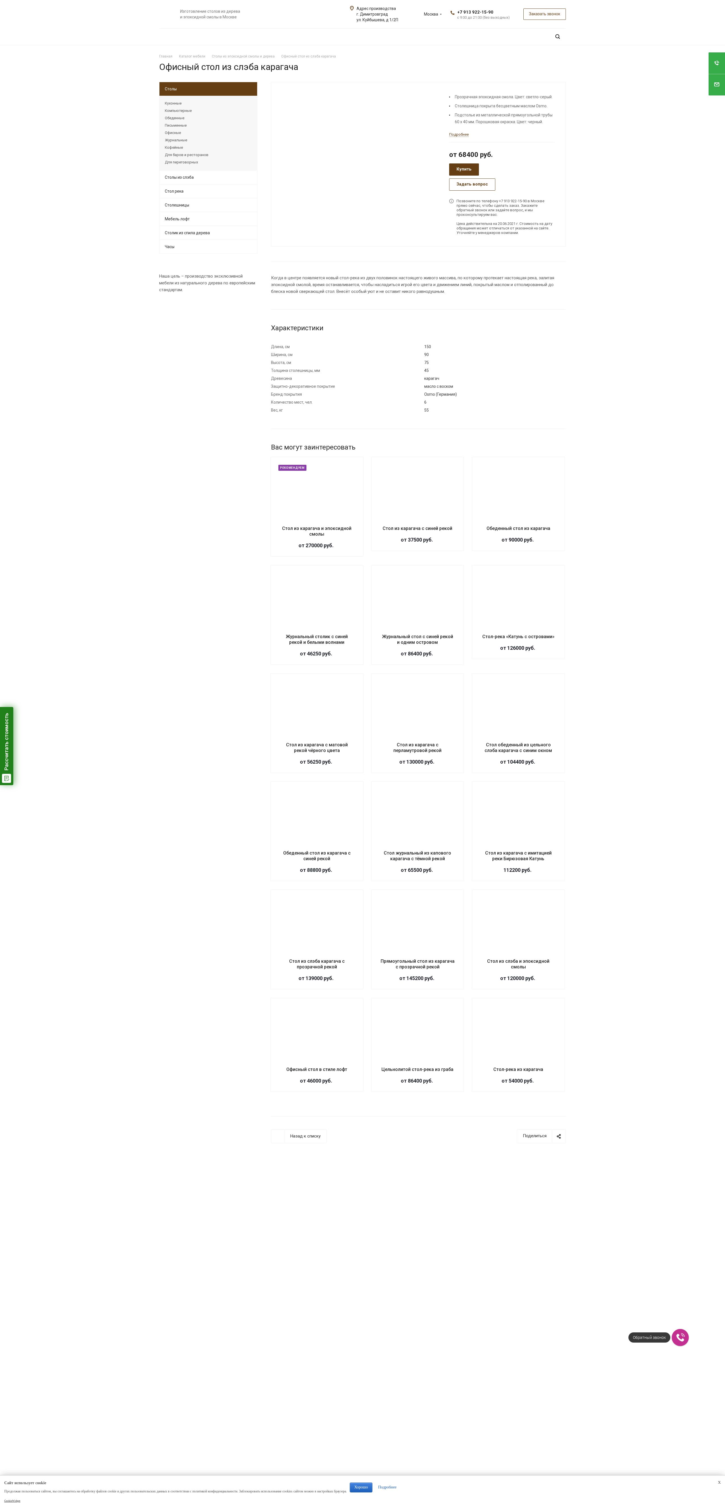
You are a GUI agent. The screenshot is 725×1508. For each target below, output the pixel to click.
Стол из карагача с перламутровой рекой (417, 747)
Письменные (176, 125)
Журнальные (176, 140)
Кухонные (173, 103)
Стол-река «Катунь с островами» (518, 636)
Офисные (173, 133)
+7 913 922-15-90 (475, 12)
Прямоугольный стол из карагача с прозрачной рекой (418, 964)
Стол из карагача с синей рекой (417, 528)
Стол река (174, 191)
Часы (169, 246)
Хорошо (361, 1487)
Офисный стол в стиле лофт (316, 1069)
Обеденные (174, 118)
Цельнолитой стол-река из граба (417, 1069)
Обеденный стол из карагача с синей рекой (317, 855)
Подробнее (387, 1487)
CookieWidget (12, 1501)
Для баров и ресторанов (186, 155)
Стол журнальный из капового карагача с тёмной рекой (417, 855)
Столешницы (177, 205)
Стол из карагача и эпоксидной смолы (316, 531)
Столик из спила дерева (187, 233)
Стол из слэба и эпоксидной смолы (518, 964)
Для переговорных (181, 162)
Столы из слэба (179, 177)
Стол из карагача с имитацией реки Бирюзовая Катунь (518, 855)
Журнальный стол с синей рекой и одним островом (417, 639)
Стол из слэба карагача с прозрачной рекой (317, 964)
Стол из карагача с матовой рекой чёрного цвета (317, 747)
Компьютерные (178, 110)
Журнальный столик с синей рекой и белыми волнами (317, 639)
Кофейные (174, 147)
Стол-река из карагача (518, 1069)
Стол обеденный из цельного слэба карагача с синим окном (518, 747)
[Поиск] (557, 36)
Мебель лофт (177, 219)
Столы (171, 89)
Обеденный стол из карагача (518, 528)
